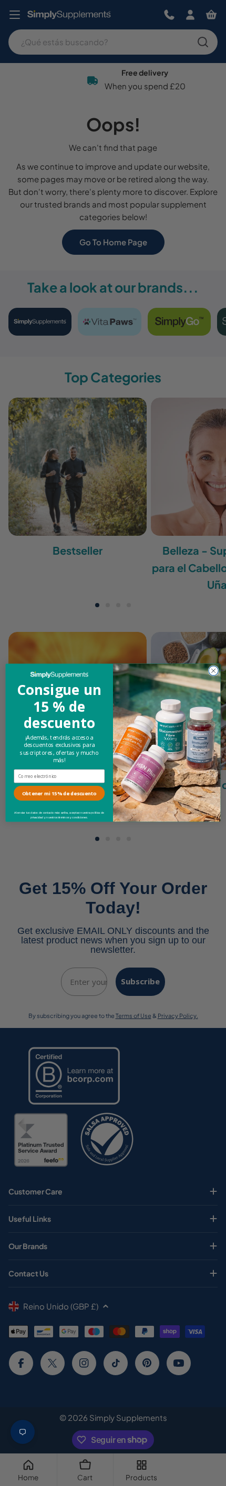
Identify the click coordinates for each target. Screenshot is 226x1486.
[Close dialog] (213, 671)
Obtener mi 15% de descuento (59, 793)
